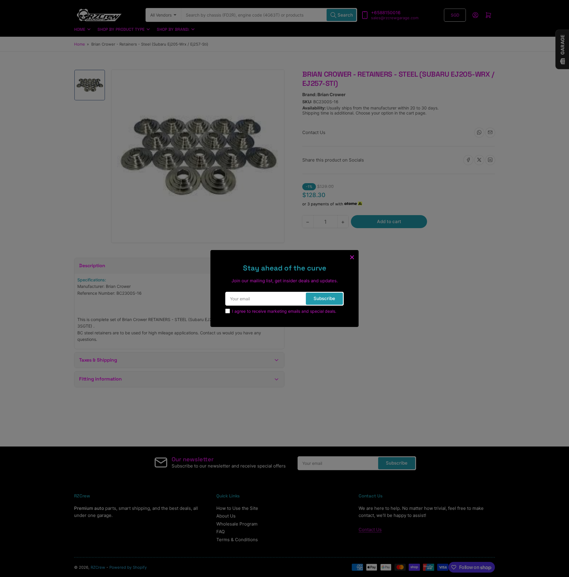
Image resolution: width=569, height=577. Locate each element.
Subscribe (324, 298)
